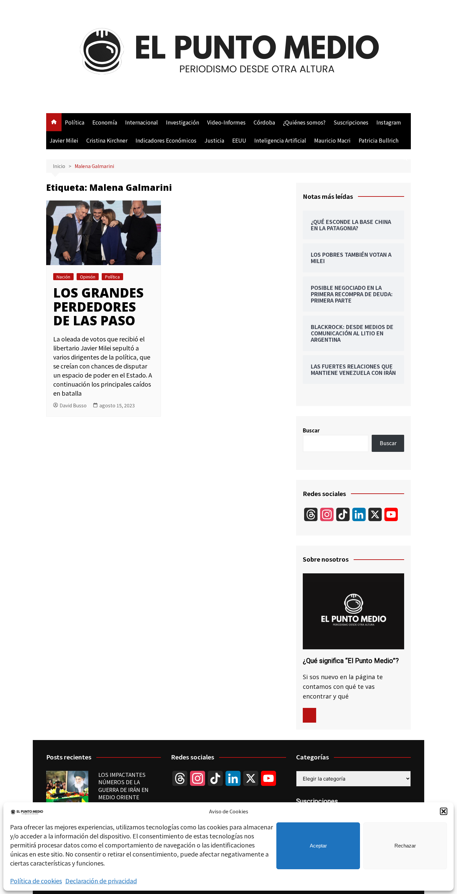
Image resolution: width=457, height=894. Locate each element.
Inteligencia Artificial (280, 140)
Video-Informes (226, 122)
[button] (443, 811)
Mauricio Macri (332, 140)
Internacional (141, 122)
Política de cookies (36, 880)
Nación (63, 276)
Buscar (311, 430)
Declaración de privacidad (101, 880)
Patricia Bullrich (378, 140)
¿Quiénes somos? (304, 122)
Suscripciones (351, 122)
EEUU (239, 140)
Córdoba (264, 122)
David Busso (73, 405)
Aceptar (318, 845)
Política (74, 122)
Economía (104, 122)
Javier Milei (64, 140)
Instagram (388, 122)
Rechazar (405, 845)
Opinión (87, 276)
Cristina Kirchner (106, 140)
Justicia (214, 140)
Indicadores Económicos (165, 140)
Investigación (182, 122)
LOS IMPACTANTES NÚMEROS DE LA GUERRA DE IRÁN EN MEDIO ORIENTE (123, 785)
